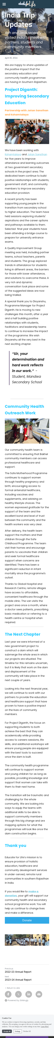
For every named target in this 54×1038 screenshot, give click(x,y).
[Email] (39, 994)
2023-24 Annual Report (18, 979)
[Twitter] (18, 994)
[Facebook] (8, 994)
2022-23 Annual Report (18, 971)
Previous (9, 968)
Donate (27, 920)
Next (7, 976)
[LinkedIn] (28, 994)
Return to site (13, 988)
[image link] (27, 4)
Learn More (45, 1027)
